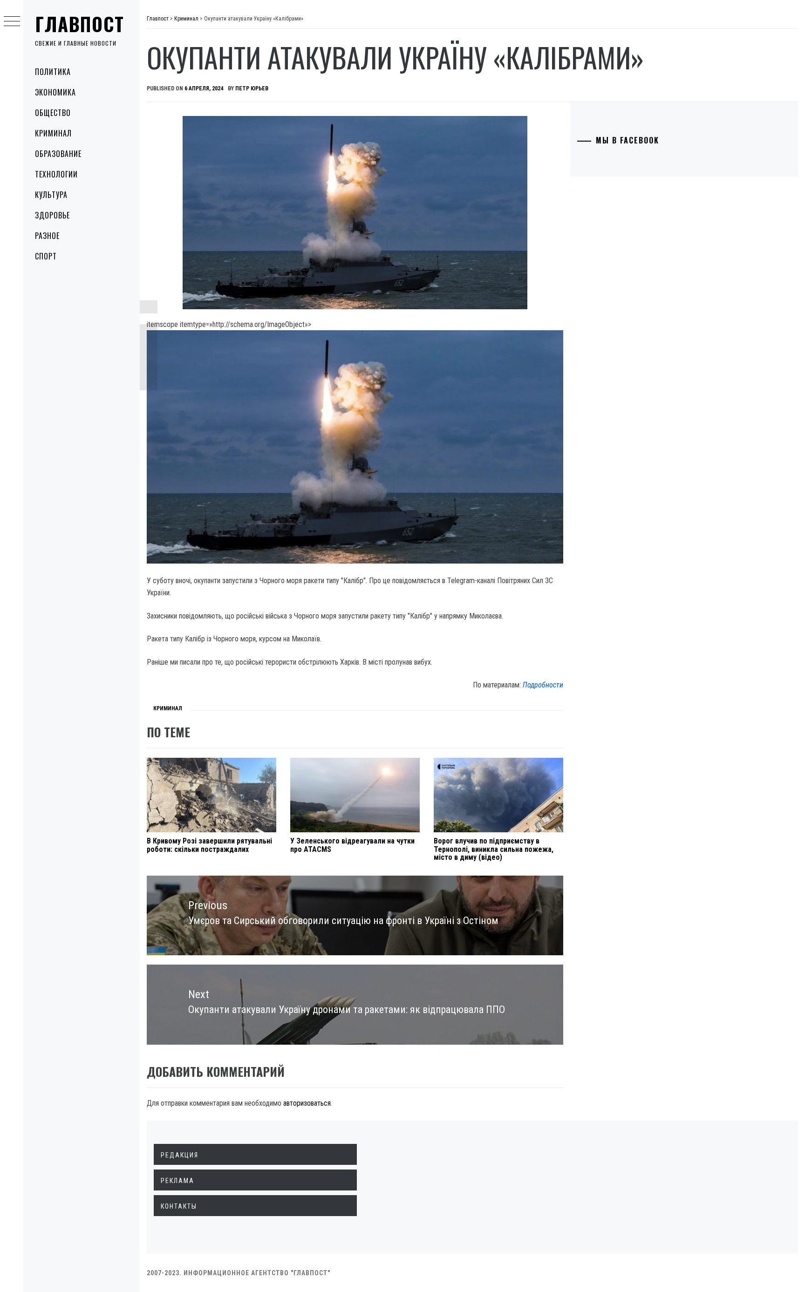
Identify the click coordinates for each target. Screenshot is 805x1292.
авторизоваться (307, 1103)
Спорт (46, 256)
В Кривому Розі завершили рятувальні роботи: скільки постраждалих (209, 845)
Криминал (53, 133)
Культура (51, 194)
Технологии (56, 174)
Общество (53, 112)
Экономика (55, 92)
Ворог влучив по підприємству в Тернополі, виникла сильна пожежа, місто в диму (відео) (493, 849)
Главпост (79, 24)
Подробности (543, 684)
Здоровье (52, 215)
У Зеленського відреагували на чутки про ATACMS (352, 845)
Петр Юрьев (251, 88)
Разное (47, 235)
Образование (58, 153)
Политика (53, 71)
